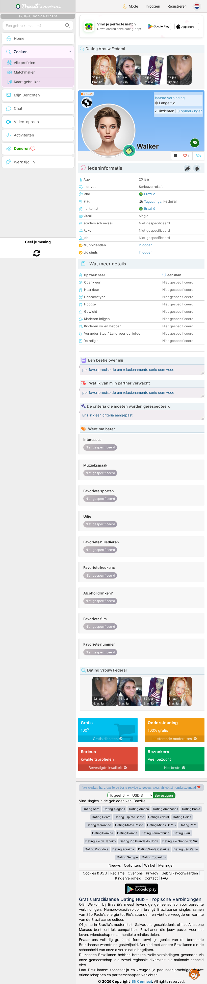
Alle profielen (24, 62)
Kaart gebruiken (27, 82)
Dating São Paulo (185, 849)
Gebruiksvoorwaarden (180, 873)
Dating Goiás (182, 817)
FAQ (164, 878)
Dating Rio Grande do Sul (180, 841)
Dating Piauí (182, 833)
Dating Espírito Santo (129, 817)
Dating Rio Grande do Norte (139, 841)
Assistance (194, 974)
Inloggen (153, 6)
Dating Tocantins (154, 857)
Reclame (117, 873)
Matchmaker (24, 72)
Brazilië (149, 194)
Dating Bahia (191, 809)
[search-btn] (67, 25)
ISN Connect (141, 981)
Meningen (166, 865)
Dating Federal (158, 817)
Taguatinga (152, 201)
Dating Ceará (101, 817)
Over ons (135, 873)
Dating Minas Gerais (161, 825)
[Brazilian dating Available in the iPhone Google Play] (141, 886)
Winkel (149, 865)
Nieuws (115, 865)
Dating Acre (91, 809)
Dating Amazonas (165, 809)
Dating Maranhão (99, 825)
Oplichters (132, 865)
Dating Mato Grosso (129, 825)
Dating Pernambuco (155, 833)
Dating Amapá (139, 809)
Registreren (177, 6)
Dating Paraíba (102, 833)
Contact (151, 878)
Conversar (41, 6)
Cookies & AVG (95, 873)
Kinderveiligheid (128, 878)
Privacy (152, 873)
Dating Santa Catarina (153, 849)
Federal (170, 201)
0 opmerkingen (189, 111)
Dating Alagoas (114, 809)
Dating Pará (188, 825)
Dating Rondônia (96, 849)
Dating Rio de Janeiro (100, 841)
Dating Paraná (127, 833)
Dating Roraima (123, 849)
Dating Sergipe (127, 857)
